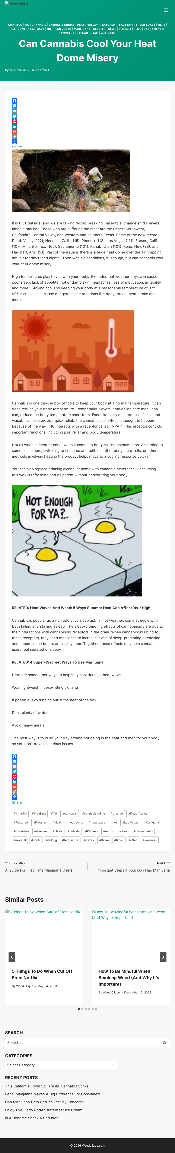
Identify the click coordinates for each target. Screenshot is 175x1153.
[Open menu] (166, 8)
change (117, 813)
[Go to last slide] (12, 957)
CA (27, 24)
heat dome (18, 29)
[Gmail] (87, 131)
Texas (83, 33)
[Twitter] (87, 116)
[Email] (87, 111)
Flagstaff (126, 24)
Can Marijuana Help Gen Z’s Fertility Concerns (44, 1102)
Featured (108, 24)
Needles (99, 29)
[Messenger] (87, 105)
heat (161, 24)
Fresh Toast (146, 24)
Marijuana (151, 822)
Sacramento (154, 29)
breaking (39, 813)
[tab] (79, 1009)
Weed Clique (17, 70)
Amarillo (15, 24)
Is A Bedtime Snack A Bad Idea (31, 1118)
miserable (21, 831)
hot (50, 29)
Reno (137, 29)
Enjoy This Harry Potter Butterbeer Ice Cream (43, 1110)
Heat (57, 822)
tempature (67, 33)
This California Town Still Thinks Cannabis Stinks (47, 1086)
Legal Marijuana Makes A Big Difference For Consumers (53, 1094)
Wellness (108, 33)
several (20, 840)
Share (17, 147)
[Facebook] (87, 100)
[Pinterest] (87, 121)
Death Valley (87, 24)
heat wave (36, 29)
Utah (94, 33)
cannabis (39, 24)
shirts (36, 840)
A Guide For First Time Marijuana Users (39, 866)
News (112, 29)
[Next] (163, 957)
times (119, 840)
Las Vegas (63, 29)
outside (74, 831)
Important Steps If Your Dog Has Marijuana (133, 866)
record (108, 831)
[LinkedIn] (87, 126)
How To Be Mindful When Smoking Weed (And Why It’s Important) (129, 978)
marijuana (82, 29)
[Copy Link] (87, 136)
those (104, 840)
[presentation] (44, 935)
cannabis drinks (61, 24)
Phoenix (125, 29)
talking (51, 840)
